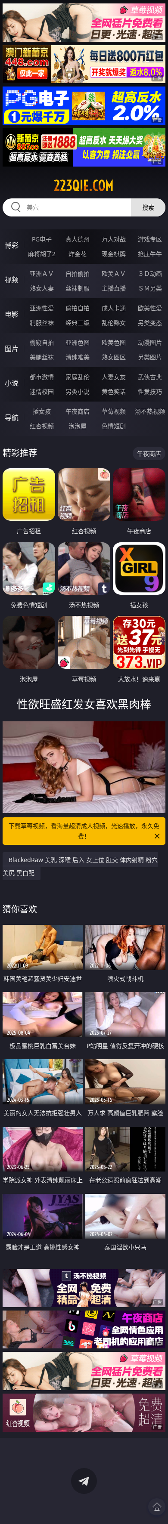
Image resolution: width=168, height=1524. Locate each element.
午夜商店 (77, 411)
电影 (12, 314)
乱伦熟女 (114, 322)
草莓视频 (114, 411)
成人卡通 (114, 308)
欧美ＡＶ (114, 273)
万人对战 (114, 239)
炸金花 (77, 254)
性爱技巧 (150, 391)
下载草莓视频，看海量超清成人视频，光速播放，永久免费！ (84, 831)
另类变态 (150, 322)
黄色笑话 (114, 391)
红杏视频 (42, 426)
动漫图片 (150, 342)
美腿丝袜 (42, 357)
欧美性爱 (150, 308)
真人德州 (77, 239)
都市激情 (42, 377)
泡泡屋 (77, 426)
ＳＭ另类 (150, 288)
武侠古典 (150, 377)
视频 (12, 279)
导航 (12, 417)
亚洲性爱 (42, 308)
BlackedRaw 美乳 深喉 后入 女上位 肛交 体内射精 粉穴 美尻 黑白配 (80, 866)
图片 (12, 348)
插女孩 (42, 411)
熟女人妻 (42, 288)
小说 (12, 383)
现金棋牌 (114, 254)
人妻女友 (114, 377)
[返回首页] (156, 1506)
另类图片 (150, 357)
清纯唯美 (77, 357)
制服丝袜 (42, 322)
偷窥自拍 (42, 342)
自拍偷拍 (77, 273)
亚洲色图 (77, 342)
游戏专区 (150, 239)
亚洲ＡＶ (42, 273)
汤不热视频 (150, 411)
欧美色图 (114, 342)
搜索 (148, 207)
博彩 (12, 245)
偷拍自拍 (77, 308)
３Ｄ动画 (150, 273)
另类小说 (77, 391)
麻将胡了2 (42, 254)
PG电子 (42, 239)
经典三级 (77, 322)
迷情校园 (42, 391)
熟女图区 (114, 357)
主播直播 (114, 288)
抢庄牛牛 (150, 254)
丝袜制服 (77, 288)
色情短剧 (114, 426)
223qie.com (84, 185)
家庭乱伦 (77, 377)
